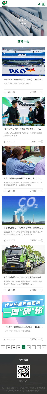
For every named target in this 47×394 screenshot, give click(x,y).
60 (19, 347)
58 (9, 347)
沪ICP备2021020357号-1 (17, 391)
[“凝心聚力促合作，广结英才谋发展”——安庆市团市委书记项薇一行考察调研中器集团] (23, 111)
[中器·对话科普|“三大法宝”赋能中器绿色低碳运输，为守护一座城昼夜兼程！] (23, 259)
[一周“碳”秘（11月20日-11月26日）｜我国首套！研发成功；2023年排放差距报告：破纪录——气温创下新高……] (23, 309)
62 (29, 347)
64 (39, 347)
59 (14, 347)
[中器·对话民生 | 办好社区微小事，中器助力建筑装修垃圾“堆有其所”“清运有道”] (23, 160)
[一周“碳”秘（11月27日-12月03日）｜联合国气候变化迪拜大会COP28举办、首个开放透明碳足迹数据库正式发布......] (23, 61)
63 (34, 347)
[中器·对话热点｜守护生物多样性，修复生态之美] (23, 210)
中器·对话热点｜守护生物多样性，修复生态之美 (24, 228)
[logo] (4, 4)
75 (44, 347)
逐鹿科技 (37, 391)
